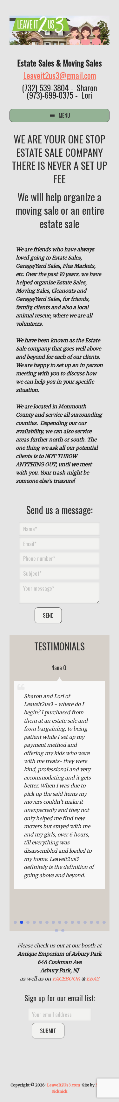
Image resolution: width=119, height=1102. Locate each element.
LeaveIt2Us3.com (63, 1085)
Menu (64, 115)
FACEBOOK (66, 978)
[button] (15, 922)
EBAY (92, 978)
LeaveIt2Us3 (59, 30)
